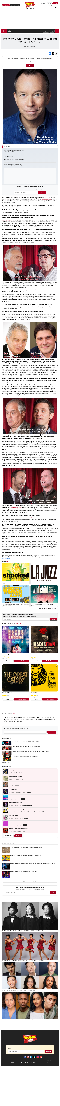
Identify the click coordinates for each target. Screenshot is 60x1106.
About (15, 1060)
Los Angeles (9, 31)
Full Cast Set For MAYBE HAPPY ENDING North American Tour (18, 990)
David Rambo (46, 199)
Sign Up (30, 65)
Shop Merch (6, 5)
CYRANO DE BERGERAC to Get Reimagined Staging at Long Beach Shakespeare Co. (13, 165)
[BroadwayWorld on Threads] (37, 1057)
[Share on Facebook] (50, 53)
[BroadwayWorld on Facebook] (24, 1057)
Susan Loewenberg (7, 220)
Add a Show (18, 835)
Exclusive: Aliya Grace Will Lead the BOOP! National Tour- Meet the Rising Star (23, 960)
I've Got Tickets (22, 660)
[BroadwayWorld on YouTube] (41, 1057)
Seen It (8, 660)
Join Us (25, 1060)
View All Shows (8, 835)
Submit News (31, 1060)
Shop (38, 31)
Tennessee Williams (28, 518)
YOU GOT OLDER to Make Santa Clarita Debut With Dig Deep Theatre (14, 151)
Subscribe (52, 732)
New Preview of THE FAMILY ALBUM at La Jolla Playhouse (26, 741)
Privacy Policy (45, 1062)
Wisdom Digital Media (26, 1062)
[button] (57, 31)
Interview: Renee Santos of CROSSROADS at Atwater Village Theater (14, 160)
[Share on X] (53, 53)
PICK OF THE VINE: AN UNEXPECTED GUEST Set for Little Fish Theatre (14, 155)
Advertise (11, 1060)
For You (8, 561)
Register (46, 31)
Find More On (29, 706)
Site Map (42, 1060)
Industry (22, 31)
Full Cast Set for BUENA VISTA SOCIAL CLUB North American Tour (19, 1020)
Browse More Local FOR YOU (46, 608)
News (14, 31)
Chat (26, 31)
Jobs (30, 31)
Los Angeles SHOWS (7, 766)
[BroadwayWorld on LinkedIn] (31, 1057)
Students (34, 31)
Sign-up (49, 3)
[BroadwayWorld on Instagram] (28, 1057)
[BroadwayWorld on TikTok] (34, 1057)
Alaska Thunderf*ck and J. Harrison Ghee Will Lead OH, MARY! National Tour (22, 930)
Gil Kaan (14, 713)
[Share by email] (56, 53)
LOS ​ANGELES (30, 8)
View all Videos (6, 762)
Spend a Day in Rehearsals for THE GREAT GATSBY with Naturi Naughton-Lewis (31, 751)
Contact (20, 1060)
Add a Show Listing (15, 5)
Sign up (53, 892)
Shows (17, 31)
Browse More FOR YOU (29, 881)
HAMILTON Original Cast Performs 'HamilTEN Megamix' (25, 756)
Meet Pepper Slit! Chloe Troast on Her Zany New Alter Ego (26, 746)
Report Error (48, 1060)
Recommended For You (8, 843)
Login (52, 31)
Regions (37, 1060)
